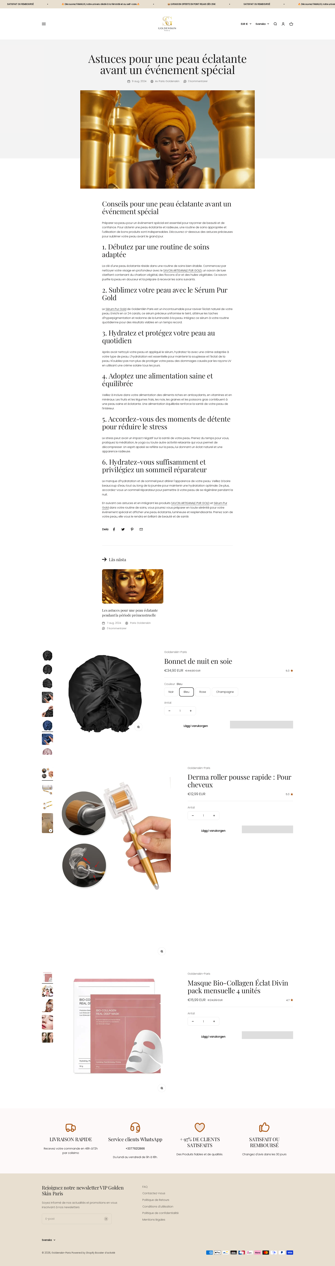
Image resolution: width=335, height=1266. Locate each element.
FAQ (145, 1187)
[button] (261, 724)
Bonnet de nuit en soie (198, 661)
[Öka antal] (191, 711)
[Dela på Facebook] (113, 529)
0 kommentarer (198, 81)
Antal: (168, 703)
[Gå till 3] (47, 684)
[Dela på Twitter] (123, 529)
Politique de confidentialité (160, 1213)
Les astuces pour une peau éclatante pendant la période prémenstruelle (130, 612)
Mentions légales (153, 1220)
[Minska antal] (169, 711)
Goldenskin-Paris (175, 652)
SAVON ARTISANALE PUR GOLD (182, 270)
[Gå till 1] (47, 656)
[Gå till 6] (47, 726)
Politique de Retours (155, 1200)
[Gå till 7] (47, 740)
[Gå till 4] (47, 698)
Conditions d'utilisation (157, 1207)
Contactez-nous (153, 1193)
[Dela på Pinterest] (132, 529)
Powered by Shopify (83, 1252)
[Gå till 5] (47, 712)
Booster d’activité (105, 1252)
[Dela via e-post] (141, 529)
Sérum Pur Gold (116, 309)
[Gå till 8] (47, 754)
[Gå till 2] (47, 670)
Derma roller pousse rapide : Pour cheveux (239, 780)
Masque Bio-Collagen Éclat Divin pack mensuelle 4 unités (238, 986)
